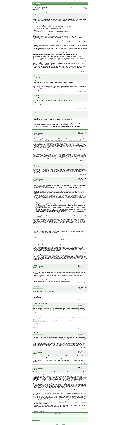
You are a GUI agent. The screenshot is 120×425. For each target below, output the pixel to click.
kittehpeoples (37, 75)
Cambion (36, 131)
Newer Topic (35, 411)
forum (57, 424)
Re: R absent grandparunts (37, 76)
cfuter (35, 164)
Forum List (35, 12)
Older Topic (42, 411)
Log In (76, 0)
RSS (63, 413)
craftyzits (36, 95)
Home (33, 5)
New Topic (49, 12)
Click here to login (36, 420)
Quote (85, 71)
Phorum (63, 424)
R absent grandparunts (36, 15)
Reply (81, 71)
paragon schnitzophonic (40, 303)
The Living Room (39, 5)
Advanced (85, 8)
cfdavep (36, 332)
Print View (58, 413)
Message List (42, 12)
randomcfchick (38, 351)
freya (37, 9)
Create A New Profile (84, 0)
